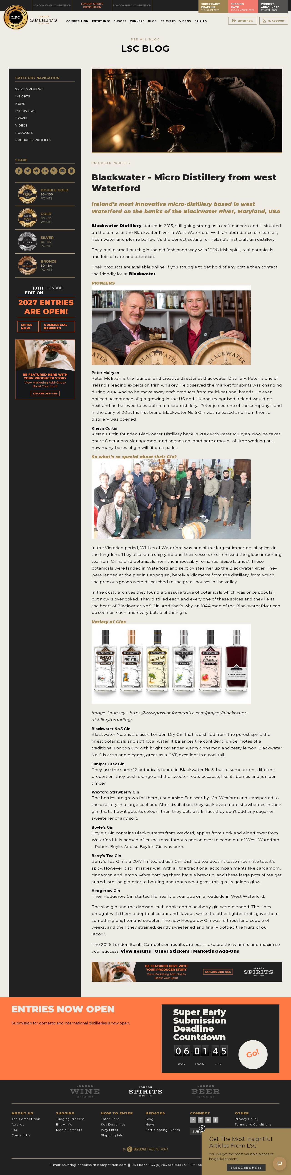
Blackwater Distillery (116, 225)
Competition (77, 21)
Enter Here (110, 1119)
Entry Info (101, 21)
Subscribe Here (246, 1167)
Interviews (25, 111)
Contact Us (21, 1135)
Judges (120, 21)
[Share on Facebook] (19, 171)
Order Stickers (173, 951)
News (20, 103)
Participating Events (163, 1130)
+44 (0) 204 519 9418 (165, 1165)
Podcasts (24, 132)
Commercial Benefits (56, 326)
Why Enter (109, 1130)
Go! (253, 1053)
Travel (21, 118)
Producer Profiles (33, 140)
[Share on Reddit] (36, 171)
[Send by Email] (62, 171)
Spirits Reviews (29, 89)
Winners (137, 21)
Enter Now (27, 326)
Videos (185, 21)
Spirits (201, 21)
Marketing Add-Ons (216, 951)
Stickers (168, 21)
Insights (22, 96)
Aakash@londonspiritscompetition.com (94, 1165)
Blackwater (142, 273)
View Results (136, 951)
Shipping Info (112, 1135)
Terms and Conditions (253, 1124)
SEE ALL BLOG (145, 39)
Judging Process (70, 1119)
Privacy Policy (247, 1119)
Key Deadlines (113, 1124)
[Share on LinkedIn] (45, 171)
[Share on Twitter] (27, 171)
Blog (152, 21)
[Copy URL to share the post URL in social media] (71, 171)
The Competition (26, 1119)
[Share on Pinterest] (54, 171)
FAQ (15, 1130)
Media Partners (69, 1130)
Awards (18, 1124)
